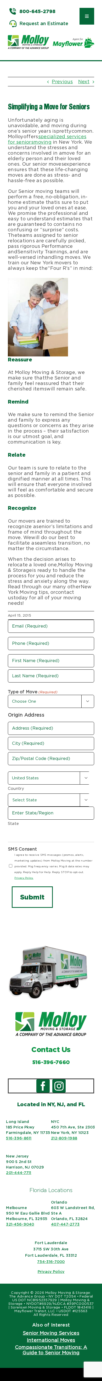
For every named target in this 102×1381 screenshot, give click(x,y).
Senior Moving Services (51, 1333)
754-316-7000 (51, 1262)
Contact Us (51, 1049)
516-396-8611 (18, 1138)
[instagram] (59, 1086)
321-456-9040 (20, 1224)
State (13, 823)
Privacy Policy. (23, 877)
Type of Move (33, 691)
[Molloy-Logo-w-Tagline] (28, 37)
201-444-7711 (18, 1173)
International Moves (51, 1340)
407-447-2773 (65, 1224)
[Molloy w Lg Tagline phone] (51, 1014)
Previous (62, 81)
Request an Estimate (43, 23)
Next (83, 81)
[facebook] (43, 1086)
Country (16, 788)
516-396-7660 (51, 1062)
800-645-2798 (37, 11)
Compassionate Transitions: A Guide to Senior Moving (51, 1349)
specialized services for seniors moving (47, 139)
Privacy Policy (51, 1272)
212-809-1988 (64, 1138)
